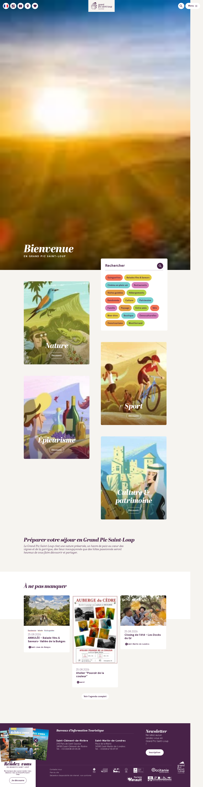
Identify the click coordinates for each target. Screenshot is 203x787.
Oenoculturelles (147, 316)
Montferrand (135, 323)
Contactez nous (56, 769)
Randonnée (113, 300)
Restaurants (140, 285)
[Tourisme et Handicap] (160, 778)
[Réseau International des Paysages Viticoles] (103, 770)
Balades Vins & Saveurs (138, 278)
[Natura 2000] (116, 770)
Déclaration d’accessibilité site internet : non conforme (70, 775)
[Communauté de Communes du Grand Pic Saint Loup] (181, 767)
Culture (129, 300)
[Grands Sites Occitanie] (126, 770)
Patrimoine (145, 300)
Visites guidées (115, 293)
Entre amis (141, 308)
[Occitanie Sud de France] (160, 770)
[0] (35, 6)
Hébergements (136, 293)
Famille (111, 308)
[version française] (6, 6)
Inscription (154, 752)
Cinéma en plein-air (118, 285)
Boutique (128, 316)
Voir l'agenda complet (95, 696)
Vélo (155, 308)
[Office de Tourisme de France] (94, 770)
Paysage (125, 308)
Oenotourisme (115, 323)
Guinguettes (114, 278)
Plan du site (54, 772)
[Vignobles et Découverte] (138, 770)
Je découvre (18, 780)
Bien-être (113, 316)
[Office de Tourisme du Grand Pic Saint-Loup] (101, 6)
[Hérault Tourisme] (134, 778)
